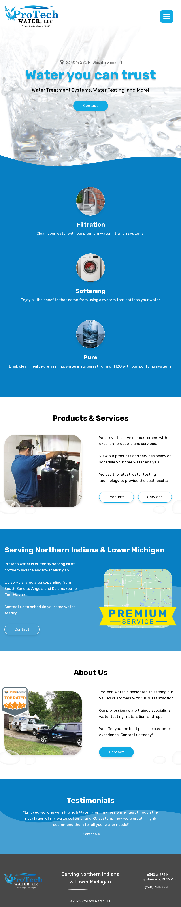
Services (155, 497)
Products (116, 497)
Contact (90, 105)
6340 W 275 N (158, 877)
